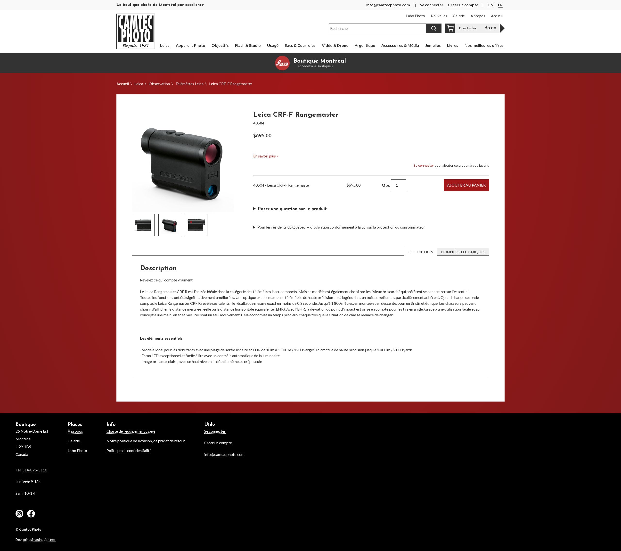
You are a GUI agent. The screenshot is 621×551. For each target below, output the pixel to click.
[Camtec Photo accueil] (135, 31)
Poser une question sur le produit (292, 209)
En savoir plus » (265, 156)
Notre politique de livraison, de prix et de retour (145, 440)
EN (490, 4)
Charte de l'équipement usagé (130, 431)
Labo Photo (77, 450)
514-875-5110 (34, 470)
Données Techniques (463, 251)
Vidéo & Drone (335, 45)
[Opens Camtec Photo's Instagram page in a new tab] (19, 514)
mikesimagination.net (39, 539)
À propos (75, 431)
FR (500, 4)
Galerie (74, 440)
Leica (138, 83)
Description (420, 251)
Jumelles (433, 45)
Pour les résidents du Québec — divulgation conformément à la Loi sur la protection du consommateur (341, 227)
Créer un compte (463, 4)
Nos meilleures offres (484, 45)
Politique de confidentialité (128, 450)
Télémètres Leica (189, 83)
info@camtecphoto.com (388, 4)
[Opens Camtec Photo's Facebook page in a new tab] (31, 514)
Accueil (122, 83)
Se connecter (431, 4)
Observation (159, 83)
